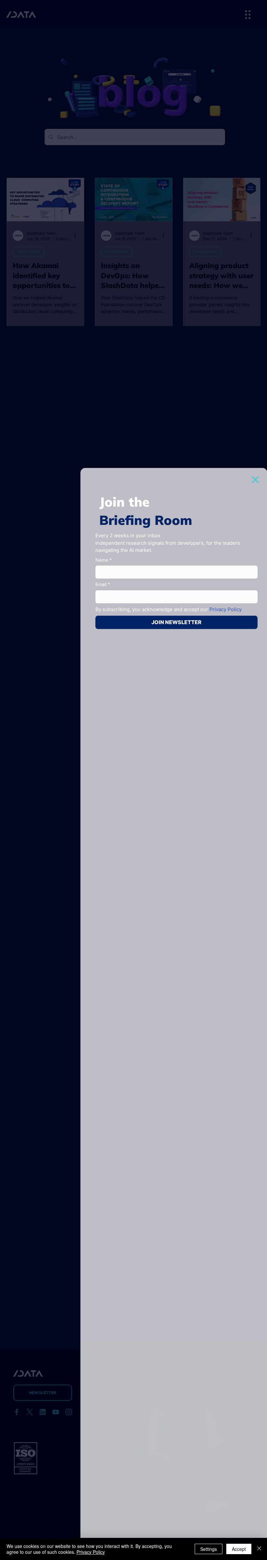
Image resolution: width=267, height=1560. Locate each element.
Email (102, 584)
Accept (239, 1549)
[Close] (259, 1549)
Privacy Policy (91, 1552)
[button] (255, 479)
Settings (208, 1549)
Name (103, 560)
